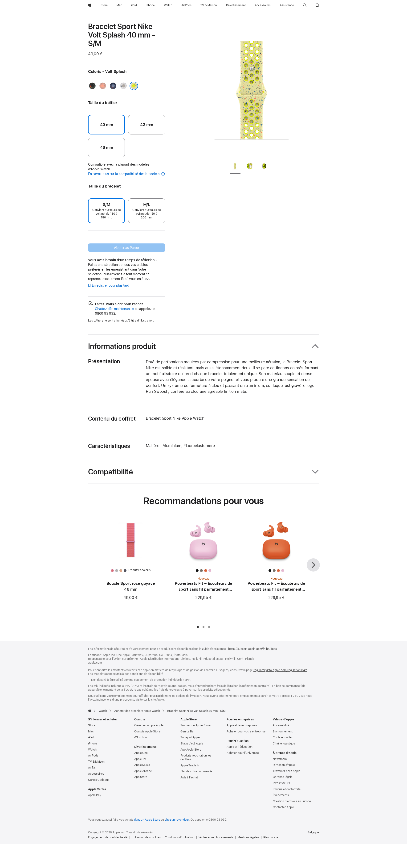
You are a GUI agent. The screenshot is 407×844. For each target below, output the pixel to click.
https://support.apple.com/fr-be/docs (252, 649)
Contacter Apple (283, 807)
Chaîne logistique (284, 743)
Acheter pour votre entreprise (246, 731)
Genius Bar (187, 731)
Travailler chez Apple (286, 771)
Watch (103, 711)
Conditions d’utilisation (179, 837)
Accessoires (96, 773)
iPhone (92, 743)
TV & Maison (96, 761)
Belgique (313, 832)
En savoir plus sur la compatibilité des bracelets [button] (124, 174)
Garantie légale (283, 777)
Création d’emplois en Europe (292, 801)
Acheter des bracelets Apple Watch (137, 711)
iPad (91, 737)
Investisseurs (281, 783)
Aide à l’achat (189, 777)
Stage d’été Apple (191, 743)
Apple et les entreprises (242, 725)
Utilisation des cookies (145, 837)
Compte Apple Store (147, 731)
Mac (91, 731)
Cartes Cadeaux (98, 779)
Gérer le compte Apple (148, 725)
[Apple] (89, 710)
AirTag (92, 767)
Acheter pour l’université (243, 753)
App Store (140, 777)
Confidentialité (282, 737)
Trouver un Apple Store (195, 725)
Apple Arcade (143, 771)
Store (91, 725)
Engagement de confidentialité (107, 837)
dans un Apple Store (147, 819)
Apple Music (142, 765)
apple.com (95, 662)
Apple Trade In (189, 765)
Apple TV (140, 759)
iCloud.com (141, 737)
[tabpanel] (251, 89)
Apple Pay (94, 795)
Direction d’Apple (284, 765)
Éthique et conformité (286, 789)
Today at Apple (190, 737)
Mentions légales (248, 837)
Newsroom (280, 759)
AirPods (93, 755)
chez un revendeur (177, 819)
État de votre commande (196, 771)
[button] (304, 5)
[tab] (235, 167)
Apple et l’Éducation (239, 746)
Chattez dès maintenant (114, 309)
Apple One (141, 753)
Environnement (282, 731)
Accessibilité (281, 725)
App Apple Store (190, 749)
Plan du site (270, 837)
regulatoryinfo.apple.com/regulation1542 (280, 670)
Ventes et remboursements (216, 837)
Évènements (281, 795)
